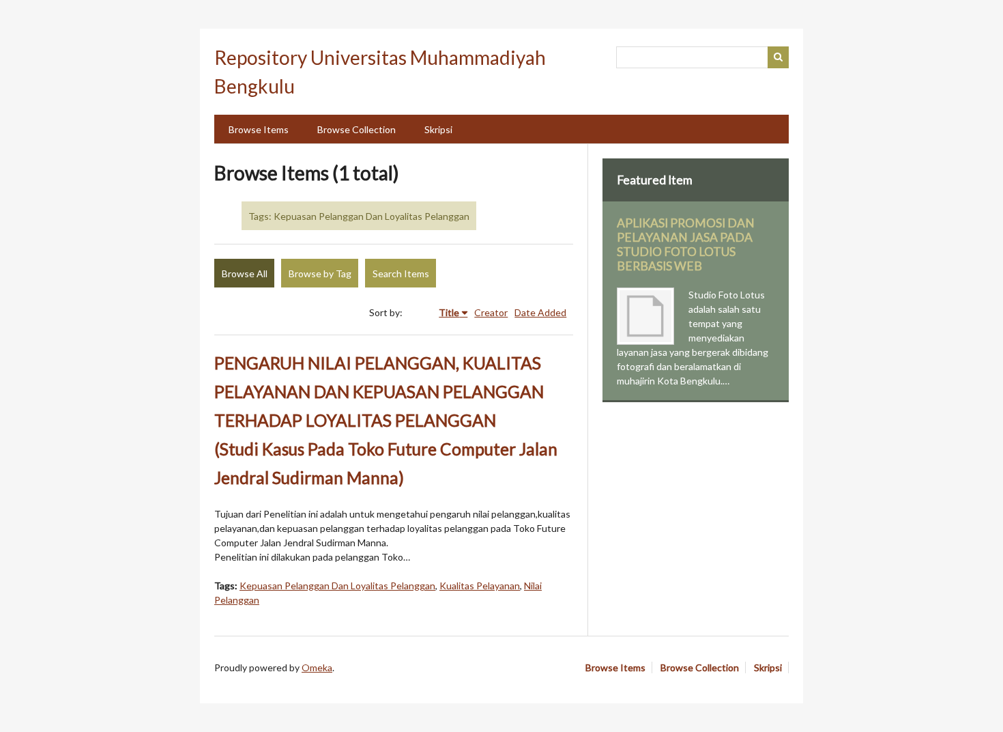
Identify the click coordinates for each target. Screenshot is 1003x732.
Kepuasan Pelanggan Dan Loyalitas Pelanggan (337, 585)
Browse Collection (356, 129)
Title (449, 312)
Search (778, 57)
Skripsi (438, 129)
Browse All (244, 273)
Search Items (401, 273)
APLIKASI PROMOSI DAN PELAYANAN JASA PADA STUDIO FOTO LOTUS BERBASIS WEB (686, 244)
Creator (491, 312)
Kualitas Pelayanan (479, 585)
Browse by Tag (320, 273)
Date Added (540, 312)
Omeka (317, 667)
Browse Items (259, 129)
